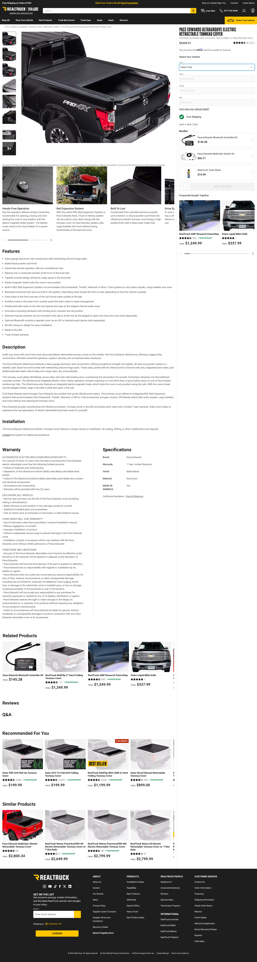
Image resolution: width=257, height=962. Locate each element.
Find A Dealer (201, 917)
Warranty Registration (205, 923)
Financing (199, 894)
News (95, 900)
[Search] (193, 10)
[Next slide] (253, 253)
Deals (111, 20)
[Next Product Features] (51, 240)
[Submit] (77, 914)
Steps (99, 20)
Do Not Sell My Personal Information (115, 953)
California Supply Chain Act (143, 953)
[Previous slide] (181, 253)
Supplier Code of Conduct (104, 911)
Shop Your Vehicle (24, 20)
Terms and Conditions (180, 953)
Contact (234, 3)
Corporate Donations (170, 888)
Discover (124, 20)
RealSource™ (166, 882)
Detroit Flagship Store (103, 933)
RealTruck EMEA (168, 925)
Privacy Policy (99, 905)
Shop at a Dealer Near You (214, 3)
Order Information (203, 888)
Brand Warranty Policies (206, 929)
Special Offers (133, 905)
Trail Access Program (170, 905)
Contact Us (200, 882)
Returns (198, 911)
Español (198, 935)
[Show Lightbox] (96, 87)
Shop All (6, 20)
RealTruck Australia (169, 919)
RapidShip (131, 888)
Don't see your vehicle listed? (194, 109)
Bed (180, 98)
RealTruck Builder (129, 3)
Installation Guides (135, 882)
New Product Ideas (135, 917)
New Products (45, 20)
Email (36, 909)
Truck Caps (85, 20)
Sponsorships (167, 900)
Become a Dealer (100, 927)
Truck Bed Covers (66, 20)
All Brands (131, 900)
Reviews (164, 894)
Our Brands (98, 894)
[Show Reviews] (244, 43)
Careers (96, 888)
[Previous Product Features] (4, 240)
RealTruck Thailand (169, 937)
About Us (97, 882)
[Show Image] (9, 38)
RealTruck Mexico (169, 931)
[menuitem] (5, 20)
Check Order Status (203, 905)
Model (181, 86)
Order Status (249, 3)
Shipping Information (204, 900)
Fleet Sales (199, 941)
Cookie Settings (162, 953)
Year (181, 62)
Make (181, 74)
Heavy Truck (132, 911)
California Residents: (123, 496)
